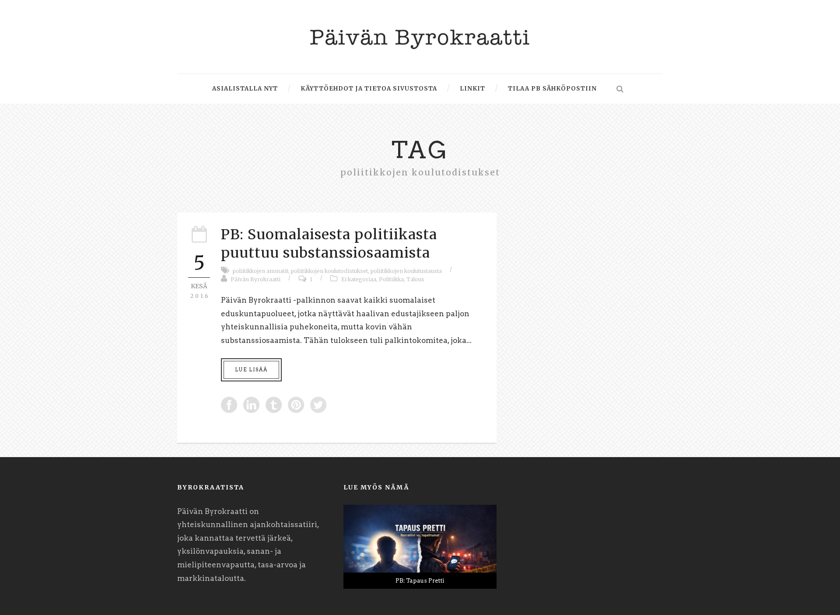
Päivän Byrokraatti (255, 279)
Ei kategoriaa (358, 279)
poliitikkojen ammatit (260, 271)
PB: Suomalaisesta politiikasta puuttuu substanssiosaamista (329, 244)
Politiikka (391, 279)
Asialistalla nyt (245, 88)
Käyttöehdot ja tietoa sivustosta (369, 88)
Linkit (472, 88)
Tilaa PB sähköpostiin (552, 88)
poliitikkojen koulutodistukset (329, 271)
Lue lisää (251, 370)
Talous (415, 279)
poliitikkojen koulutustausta (406, 271)
